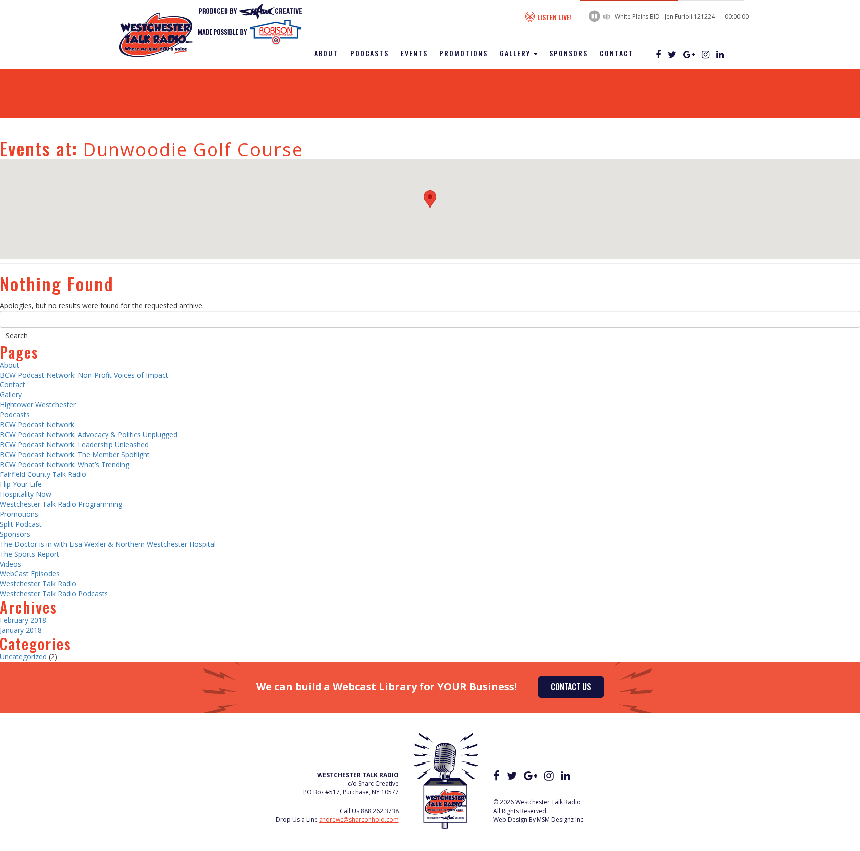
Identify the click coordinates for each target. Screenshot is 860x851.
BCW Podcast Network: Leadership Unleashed (74, 444)
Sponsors (568, 53)
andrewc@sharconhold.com (359, 819)
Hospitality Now (25, 494)
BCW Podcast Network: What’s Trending (64, 464)
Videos (10, 563)
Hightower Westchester (38, 404)
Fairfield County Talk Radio (43, 474)
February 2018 (23, 620)
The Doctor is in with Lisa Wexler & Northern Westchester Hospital (107, 544)
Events (414, 53)
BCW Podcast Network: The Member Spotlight (75, 454)
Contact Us (571, 687)
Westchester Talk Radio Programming (61, 504)
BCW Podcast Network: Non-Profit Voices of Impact (84, 374)
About (326, 53)
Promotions (463, 53)
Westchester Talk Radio (38, 583)
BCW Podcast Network (37, 424)
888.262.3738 (380, 811)
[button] (430, 199)
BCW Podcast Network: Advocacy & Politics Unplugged (88, 434)
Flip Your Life (21, 484)
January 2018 (21, 630)
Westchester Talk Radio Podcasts (54, 593)
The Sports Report (29, 554)
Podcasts (369, 53)
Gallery (516, 53)
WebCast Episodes (30, 573)
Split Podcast (21, 524)
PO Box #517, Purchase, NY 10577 (351, 792)
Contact (617, 53)
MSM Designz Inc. (561, 819)
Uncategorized (23, 656)
